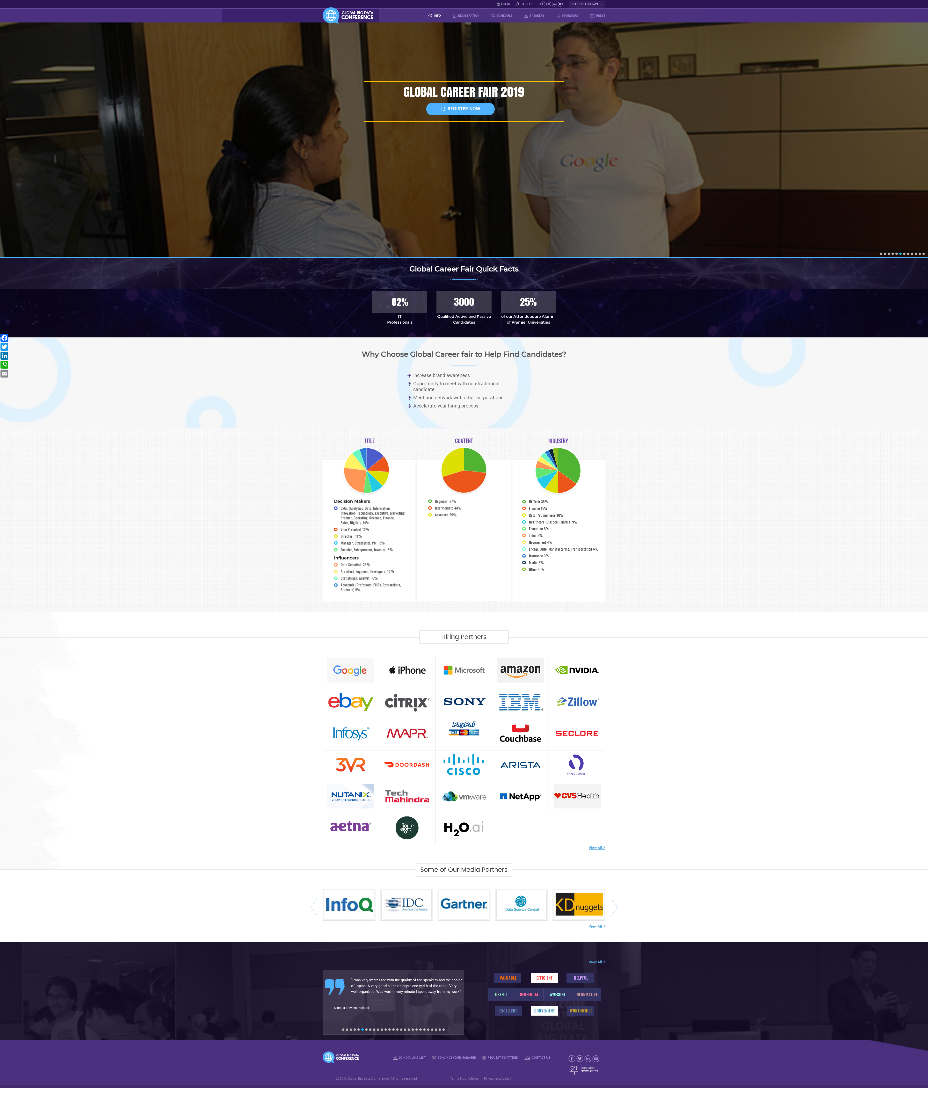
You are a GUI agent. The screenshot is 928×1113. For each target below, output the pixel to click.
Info (437, 15)
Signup (526, 4)
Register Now (464, 109)
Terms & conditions (464, 1078)
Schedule (504, 15)
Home (416, 15)
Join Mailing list (412, 1057)
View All (597, 848)
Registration (468, 15)
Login (505, 4)
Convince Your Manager (456, 1057)
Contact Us (540, 1057)
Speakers (536, 15)
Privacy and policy (497, 1078)
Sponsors (569, 15)
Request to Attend (502, 1057)
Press (600, 15)
